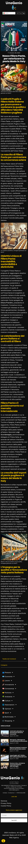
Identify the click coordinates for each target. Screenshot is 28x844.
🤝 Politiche (6, 693)
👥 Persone (6, 672)
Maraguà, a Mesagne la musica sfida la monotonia (18, 740)
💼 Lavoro (6, 680)
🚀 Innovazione (8, 685)
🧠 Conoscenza (8, 689)
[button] (2, 36)
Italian (6, 13)
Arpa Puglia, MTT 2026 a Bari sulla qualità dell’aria (18, 756)
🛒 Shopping (7, 721)
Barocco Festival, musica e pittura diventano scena (18, 748)
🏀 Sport (5, 713)
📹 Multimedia (7, 717)
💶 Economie (7, 676)
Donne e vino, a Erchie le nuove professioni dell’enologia (17, 764)
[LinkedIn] (23, 13)
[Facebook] (18, 13)
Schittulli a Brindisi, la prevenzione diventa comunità (17, 732)
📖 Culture (6, 701)
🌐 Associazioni (8, 705)
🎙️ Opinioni (6, 709)
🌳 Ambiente (7, 697)
